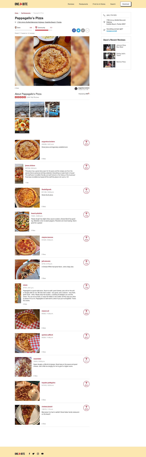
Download (125, 4)
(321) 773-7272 (111, 15)
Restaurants (83, 4)
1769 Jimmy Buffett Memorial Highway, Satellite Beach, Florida (39, 22)
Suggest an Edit (112, 31)
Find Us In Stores (99, 4)
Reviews (71, 4)
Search (113, 4)
